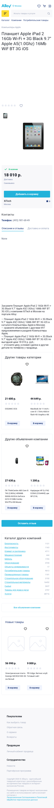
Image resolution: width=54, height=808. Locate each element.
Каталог (6, 20)
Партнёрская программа (19, 771)
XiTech (7, 201)
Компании (16, 20)
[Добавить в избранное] (21, 105)
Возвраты (12, 737)
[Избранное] (39, 6)
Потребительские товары (35, 20)
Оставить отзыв (27, 523)
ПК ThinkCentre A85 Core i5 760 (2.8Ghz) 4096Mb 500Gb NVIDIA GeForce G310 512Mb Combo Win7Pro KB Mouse (16, 496)
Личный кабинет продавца (20, 751)
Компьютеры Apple (11, 27)
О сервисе (11, 732)
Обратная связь (15, 727)
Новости (11, 766)
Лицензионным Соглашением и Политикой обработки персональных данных (27, 798)
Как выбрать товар (16, 722)
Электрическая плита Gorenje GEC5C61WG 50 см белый (15, 676)
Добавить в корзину (27, 194)
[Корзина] (44, 6)
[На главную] (6, 6)
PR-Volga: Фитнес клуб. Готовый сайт (37, 674)
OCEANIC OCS (11, 409)
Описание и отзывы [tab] (13, 228)
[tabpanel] (27, 239)
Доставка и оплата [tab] (38, 228)
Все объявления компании (27, 607)
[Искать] (48, 13)
